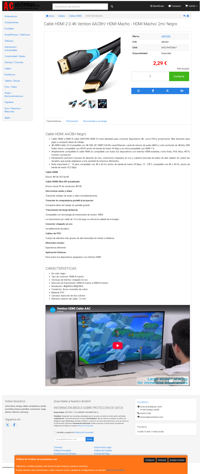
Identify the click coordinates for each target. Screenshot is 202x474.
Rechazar (162, 460)
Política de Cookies (115, 470)
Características (53, 121)
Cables (8, 68)
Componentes (11, 22)
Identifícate (158, 6)
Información (72, 121)
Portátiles (9, 28)
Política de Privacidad (85, 426)
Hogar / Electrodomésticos (14, 94)
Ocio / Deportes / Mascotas (13, 110)
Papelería (9, 102)
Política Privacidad (62, 450)
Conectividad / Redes (15, 56)
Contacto (176, 6)
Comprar (179, 76)
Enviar (89, 439)
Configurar (149, 460)
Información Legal (102, 447)
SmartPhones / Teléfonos (17, 34)
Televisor (9, 41)
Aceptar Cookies (177, 460)
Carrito (192, 6)
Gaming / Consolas (14, 62)
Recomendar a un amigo (95, 121)
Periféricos (10, 74)
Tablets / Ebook (12, 80)
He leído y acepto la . (75, 432)
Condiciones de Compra (65, 453)
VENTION (165, 36)
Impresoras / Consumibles (11, 48)
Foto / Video (11, 87)
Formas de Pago (102, 453)
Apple (7, 117)
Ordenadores (11, 16)
